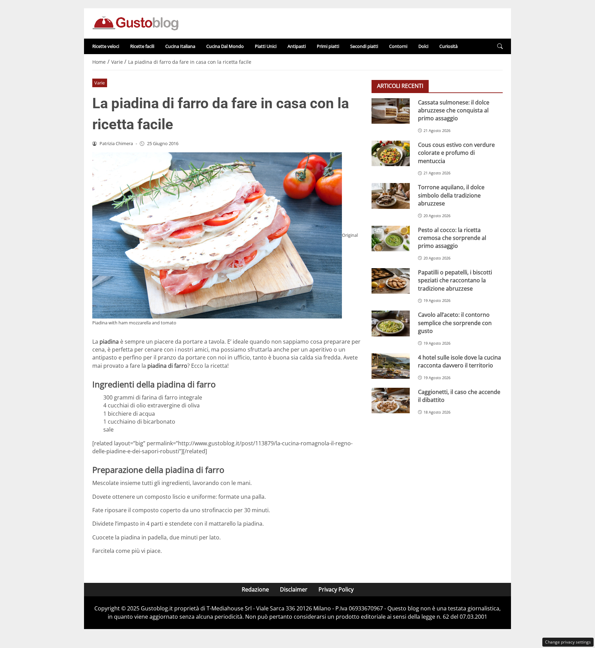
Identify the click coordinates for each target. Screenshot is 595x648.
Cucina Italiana (180, 46)
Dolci (423, 46)
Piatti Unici (265, 46)
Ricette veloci (105, 46)
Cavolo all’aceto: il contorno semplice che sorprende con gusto (455, 322)
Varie (99, 83)
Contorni (398, 46)
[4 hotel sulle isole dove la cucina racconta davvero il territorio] (391, 366)
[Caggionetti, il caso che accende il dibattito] (391, 400)
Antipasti (297, 46)
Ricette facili (142, 46)
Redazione (255, 589)
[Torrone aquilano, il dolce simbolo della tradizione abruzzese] (391, 196)
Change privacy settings (568, 642)
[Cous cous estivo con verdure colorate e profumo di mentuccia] (391, 153)
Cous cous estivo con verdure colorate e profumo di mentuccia (456, 152)
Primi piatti (328, 46)
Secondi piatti (364, 46)
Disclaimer (293, 589)
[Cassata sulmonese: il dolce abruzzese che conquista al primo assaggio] (391, 111)
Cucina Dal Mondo (225, 46)
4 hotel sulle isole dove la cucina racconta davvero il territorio (459, 361)
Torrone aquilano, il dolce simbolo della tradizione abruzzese (451, 195)
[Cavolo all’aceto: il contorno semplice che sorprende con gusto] (391, 323)
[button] (500, 46)
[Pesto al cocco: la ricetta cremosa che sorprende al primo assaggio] (391, 238)
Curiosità (448, 46)
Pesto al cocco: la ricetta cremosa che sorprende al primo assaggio (452, 238)
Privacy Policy (336, 589)
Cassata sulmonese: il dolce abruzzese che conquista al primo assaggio (453, 110)
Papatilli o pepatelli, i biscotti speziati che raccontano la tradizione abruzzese (455, 280)
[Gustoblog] (135, 23)
